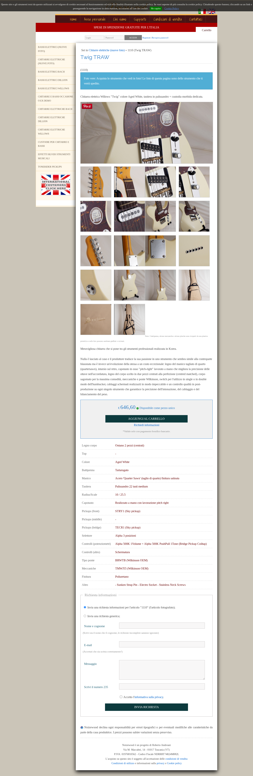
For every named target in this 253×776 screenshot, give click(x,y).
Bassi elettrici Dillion (52, 80)
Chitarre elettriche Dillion (51, 119)
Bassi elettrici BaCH (51, 72)
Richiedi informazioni (146, 425)
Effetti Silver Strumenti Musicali (54, 156)
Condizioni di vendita (168, 19)
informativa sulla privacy (148, 697)
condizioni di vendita (176, 758)
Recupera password (160, 38)
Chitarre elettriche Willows (51, 131)
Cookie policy (174, 763)
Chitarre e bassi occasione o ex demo (55, 98)
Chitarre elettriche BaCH (55, 109)
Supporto (140, 19)
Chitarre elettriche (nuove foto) (51, 61)
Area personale (95, 19)
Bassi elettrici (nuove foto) (52, 49)
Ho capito (156, 8)
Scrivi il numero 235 (96, 687)
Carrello (206, 30)
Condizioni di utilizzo (122, 763)
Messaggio (90, 663)
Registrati (146, 38)
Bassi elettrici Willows (53, 88)
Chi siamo (119, 19)
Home (73, 19)
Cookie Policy (171, 8)
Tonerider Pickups (50, 167)
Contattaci (195, 19)
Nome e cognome (94, 626)
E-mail (88, 645)
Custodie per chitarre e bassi (53, 144)
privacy (160, 763)
